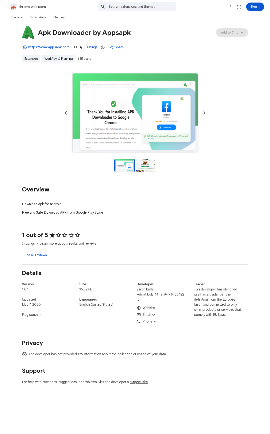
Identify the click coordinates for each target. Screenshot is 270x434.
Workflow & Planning (59, 59)
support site (139, 382)
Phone (147, 321)
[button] (239, 7)
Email (147, 315)
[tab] (17, 17)
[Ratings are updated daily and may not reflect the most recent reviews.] (103, 47)
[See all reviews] (35, 255)
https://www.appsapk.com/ (49, 47)
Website (149, 308)
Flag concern (32, 315)
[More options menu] (230, 7)
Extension (31, 59)
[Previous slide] (66, 113)
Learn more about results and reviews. (68, 243)
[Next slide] (204, 113)
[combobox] (142, 6)
